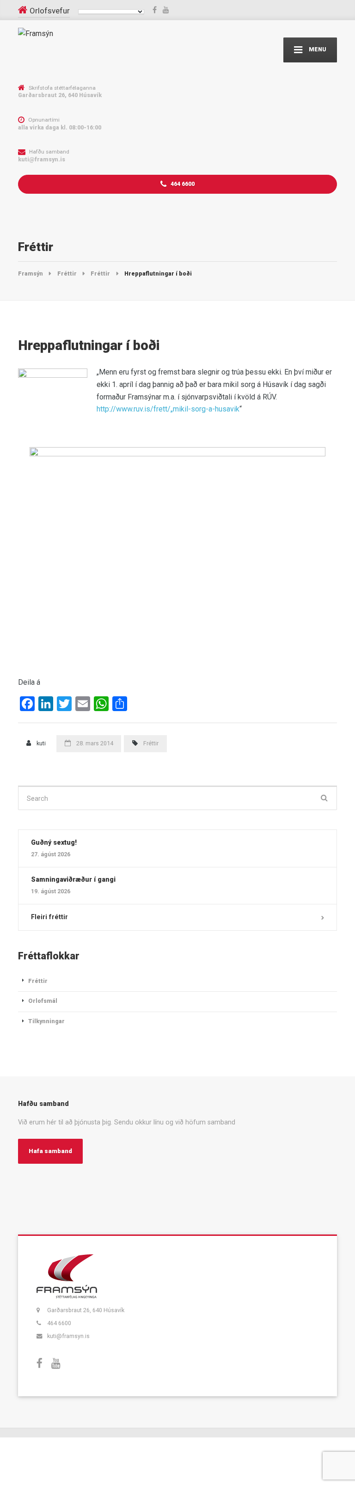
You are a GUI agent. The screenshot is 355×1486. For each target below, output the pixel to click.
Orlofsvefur (50, 10)
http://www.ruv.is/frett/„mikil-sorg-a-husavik (168, 409)
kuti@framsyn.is (68, 1335)
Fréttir (151, 743)
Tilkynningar (46, 1021)
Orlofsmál (42, 1000)
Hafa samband (50, 1151)
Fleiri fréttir (49, 917)
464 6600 (182, 183)
